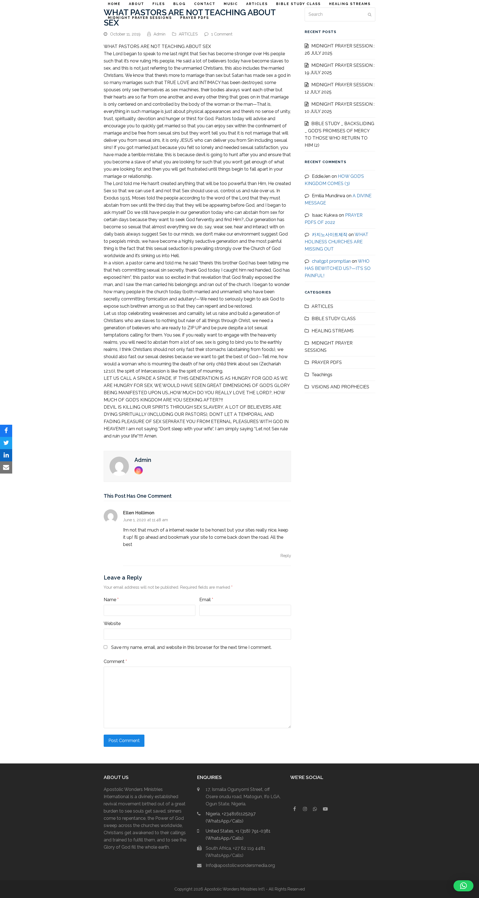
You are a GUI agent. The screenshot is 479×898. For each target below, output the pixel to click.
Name (111, 599)
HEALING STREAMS (333, 330)
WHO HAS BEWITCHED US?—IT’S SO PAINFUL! (338, 268)
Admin (159, 34)
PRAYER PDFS (327, 362)
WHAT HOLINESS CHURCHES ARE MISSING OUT (336, 242)
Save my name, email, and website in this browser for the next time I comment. (191, 647)
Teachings (322, 374)
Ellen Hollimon (138, 512)
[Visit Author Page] (119, 466)
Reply (286, 555)
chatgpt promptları (331, 261)
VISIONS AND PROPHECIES (340, 386)
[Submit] (369, 14)
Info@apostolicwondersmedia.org (240, 865)
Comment (115, 661)
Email (206, 599)
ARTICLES (188, 34)
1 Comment (221, 34)
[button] (6, 431)
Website (112, 623)
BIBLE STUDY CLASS (334, 318)
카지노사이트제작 (329, 234)
